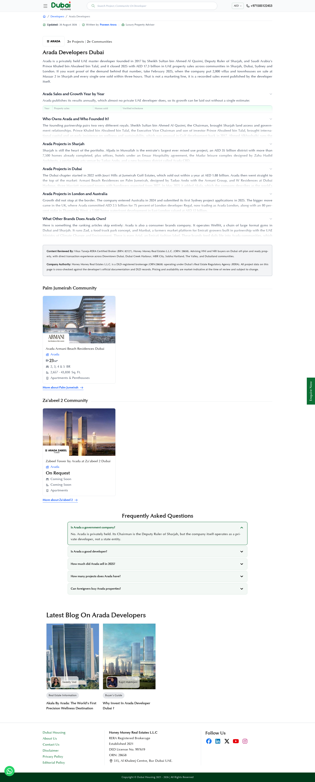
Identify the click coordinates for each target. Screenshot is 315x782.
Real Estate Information (63, 695)
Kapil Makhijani (128, 682)
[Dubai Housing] (44, 16)
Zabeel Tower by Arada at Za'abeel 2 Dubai (78, 461)
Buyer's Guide (113, 695)
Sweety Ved (69, 682)
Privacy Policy (53, 756)
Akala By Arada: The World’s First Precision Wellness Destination (71, 706)
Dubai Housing (54, 732)
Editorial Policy (54, 762)
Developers (57, 16)
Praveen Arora (108, 25)
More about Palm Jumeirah (60, 387)
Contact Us (51, 744)
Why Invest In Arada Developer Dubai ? (126, 706)
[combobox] (152, 6)
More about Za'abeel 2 (58, 500)
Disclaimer (51, 750)
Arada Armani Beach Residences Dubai (75, 348)
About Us (50, 738)
